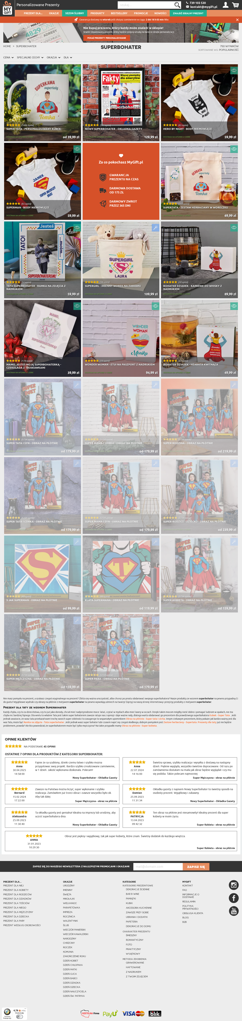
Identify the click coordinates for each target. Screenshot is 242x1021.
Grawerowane (135, 962)
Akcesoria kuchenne (139, 907)
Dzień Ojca (70, 974)
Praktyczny (133, 949)
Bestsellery (119, 13)
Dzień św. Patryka (74, 996)
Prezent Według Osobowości (21, 925)
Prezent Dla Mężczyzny (18, 912)
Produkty (97, 13)
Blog (185, 917)
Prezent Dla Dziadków (17, 898)
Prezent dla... (33, 13)
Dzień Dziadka (71, 982)
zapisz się (196, 866)
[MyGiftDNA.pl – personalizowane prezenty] (7, 8)
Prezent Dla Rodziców (17, 894)
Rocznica (69, 916)
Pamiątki (131, 898)
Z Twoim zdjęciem (137, 976)
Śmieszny (131, 935)
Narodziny (69, 938)
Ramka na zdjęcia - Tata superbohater (44, 722)
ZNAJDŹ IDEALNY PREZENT (188, 13)
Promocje (141, 13)
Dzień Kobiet (70, 960)
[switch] (19, 1017)
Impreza (67, 912)
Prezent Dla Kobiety (15, 890)
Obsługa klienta (192, 913)
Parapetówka (71, 907)
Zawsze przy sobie (137, 912)
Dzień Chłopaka (73, 965)
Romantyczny (134, 940)
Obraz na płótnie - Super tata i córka (145, 719)
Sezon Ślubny (74, 13)
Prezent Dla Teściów (16, 903)
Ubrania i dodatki (137, 917)
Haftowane (133, 967)
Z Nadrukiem (133, 972)
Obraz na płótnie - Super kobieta (139, 726)
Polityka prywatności (190, 907)
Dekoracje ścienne (137, 889)
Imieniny (67, 890)
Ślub (66, 925)
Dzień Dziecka (71, 987)
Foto (129, 944)
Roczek (67, 947)
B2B (184, 922)
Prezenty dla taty (207, 722)
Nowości (160, 13)
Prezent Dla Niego (14, 907)
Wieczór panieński (74, 929)
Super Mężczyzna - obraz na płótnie (214, 778)
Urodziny (69, 885)
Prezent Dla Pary (14, 920)
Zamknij (237, 19)
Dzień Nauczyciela (74, 991)
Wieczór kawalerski (75, 934)
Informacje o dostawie (190, 896)
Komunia (68, 951)
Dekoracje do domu (138, 926)
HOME (7, 46)
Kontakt (187, 885)
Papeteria (132, 921)
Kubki (129, 903)
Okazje (54, 13)
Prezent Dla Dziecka (16, 916)
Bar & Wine (132, 894)
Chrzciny (69, 943)
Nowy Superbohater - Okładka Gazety (95, 778)
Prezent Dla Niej (13, 885)
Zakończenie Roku (74, 956)
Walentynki (70, 920)
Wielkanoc (70, 903)
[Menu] (25, 1009)
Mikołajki (69, 898)
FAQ (184, 890)
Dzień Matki (70, 969)
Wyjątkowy (133, 953)
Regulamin (188, 901)
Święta (67, 894)
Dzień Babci (70, 978)
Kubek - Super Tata (219, 715)
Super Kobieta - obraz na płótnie (216, 825)
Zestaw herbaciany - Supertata (180, 722)
